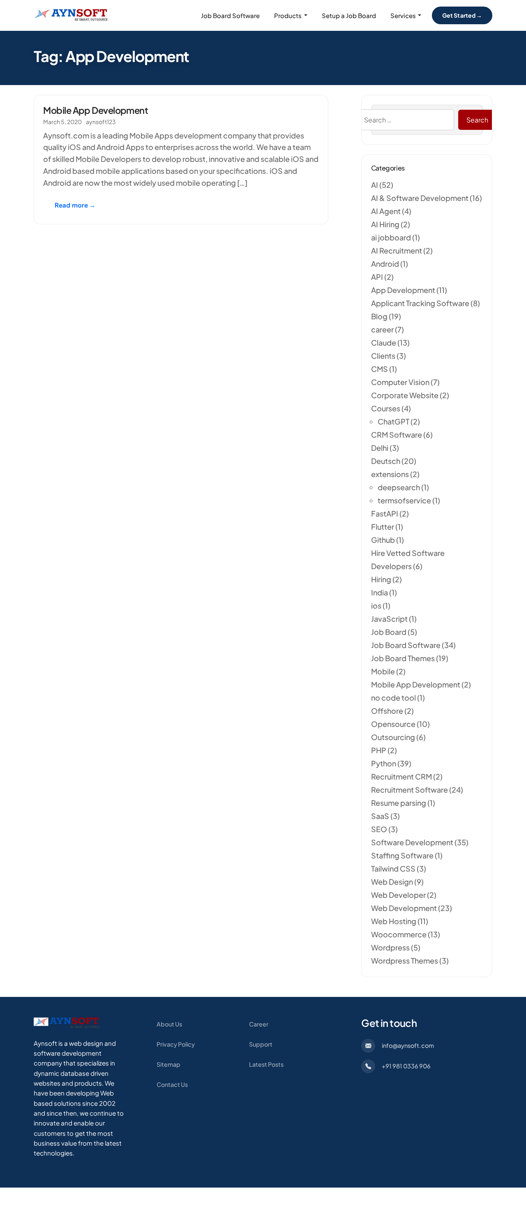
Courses (385, 408)
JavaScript (389, 618)
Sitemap (168, 1064)
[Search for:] (405, 120)
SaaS (380, 816)
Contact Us (172, 1084)
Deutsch (385, 461)
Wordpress (390, 947)
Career (258, 1024)
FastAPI (384, 513)
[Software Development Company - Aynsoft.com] (66, 1022)
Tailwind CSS (393, 868)
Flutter (382, 526)
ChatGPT (393, 421)
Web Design (392, 881)
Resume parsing (398, 802)
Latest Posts (266, 1064)
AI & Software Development (419, 198)
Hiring (381, 579)
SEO (379, 829)
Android (385, 263)
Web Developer (398, 894)
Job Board (388, 632)
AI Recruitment (396, 250)
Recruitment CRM (401, 776)
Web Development (404, 908)
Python (383, 763)
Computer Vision (400, 382)
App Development (403, 290)
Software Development (412, 842)
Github (383, 539)
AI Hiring (385, 224)
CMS (379, 369)
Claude (383, 342)
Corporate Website (404, 395)
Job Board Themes (403, 658)
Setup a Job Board (349, 15)
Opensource (393, 724)
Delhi (379, 447)
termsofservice (404, 500)
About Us (169, 1024)
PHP (378, 750)
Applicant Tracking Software (420, 303)
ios (376, 605)
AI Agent (386, 211)
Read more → (75, 205)
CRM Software (396, 434)
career (382, 329)
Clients (383, 355)
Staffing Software (402, 855)
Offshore (387, 710)
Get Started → (462, 15)
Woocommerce (399, 934)
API (377, 276)
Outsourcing (393, 737)
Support (260, 1044)
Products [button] (288, 15)
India (379, 592)
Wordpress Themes (404, 960)
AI (374, 184)
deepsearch (399, 487)
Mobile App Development (95, 110)
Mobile (383, 671)
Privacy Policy (176, 1044)
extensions (390, 474)
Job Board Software (230, 15)
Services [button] (403, 15)
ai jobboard (391, 237)
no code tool (393, 697)
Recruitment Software (409, 789)
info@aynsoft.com (408, 1045)
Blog (379, 316)
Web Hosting (393, 921)
